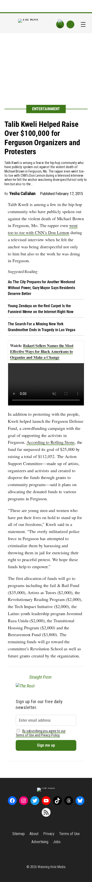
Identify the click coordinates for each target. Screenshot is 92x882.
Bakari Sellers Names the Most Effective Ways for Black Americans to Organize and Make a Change (41, 351)
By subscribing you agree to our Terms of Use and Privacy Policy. (40, 733)
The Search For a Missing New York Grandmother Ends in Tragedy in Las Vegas (41, 327)
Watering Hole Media (52, 867)
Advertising (39, 841)
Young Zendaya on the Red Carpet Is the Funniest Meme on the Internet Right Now (40, 309)
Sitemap (18, 833)
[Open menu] (83, 24)
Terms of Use (69, 833)
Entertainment (46, 109)
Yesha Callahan (22, 193)
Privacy (48, 833)
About (34, 833)
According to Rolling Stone (50, 442)
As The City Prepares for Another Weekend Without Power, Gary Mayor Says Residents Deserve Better (41, 288)
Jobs (57, 841)
